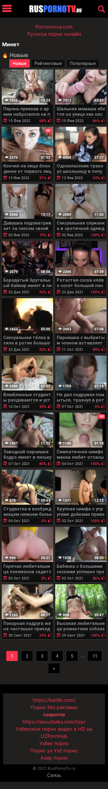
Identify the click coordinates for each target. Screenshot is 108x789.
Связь (54, 775)
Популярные (83, 63)
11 (94, 656)
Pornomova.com (54, 27)
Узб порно (66, 751)
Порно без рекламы (54, 707)
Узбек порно (54, 743)
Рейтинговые (48, 63)
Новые (19, 63)
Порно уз (41, 751)
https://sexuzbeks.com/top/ (54, 722)
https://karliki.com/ (54, 700)
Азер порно (54, 758)
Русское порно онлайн (54, 34)
